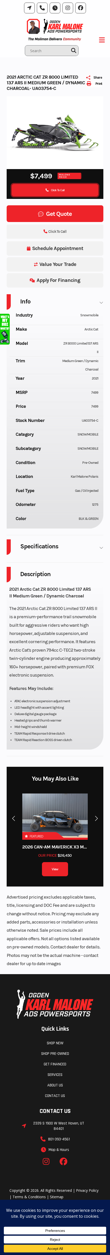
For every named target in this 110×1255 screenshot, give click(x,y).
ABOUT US (55, 1085)
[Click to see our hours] (55, 8)
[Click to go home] (55, 1004)
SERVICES (55, 1074)
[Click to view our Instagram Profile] (67, 8)
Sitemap (56, 1196)
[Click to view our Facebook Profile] (80, 8)
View (55, 869)
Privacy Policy (87, 1190)
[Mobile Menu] (102, 40)
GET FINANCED (55, 1064)
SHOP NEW (55, 1043)
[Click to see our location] (29, 8)
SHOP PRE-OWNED (55, 1053)
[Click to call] (42, 8)
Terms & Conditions (29, 1196)
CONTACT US (55, 1096)
